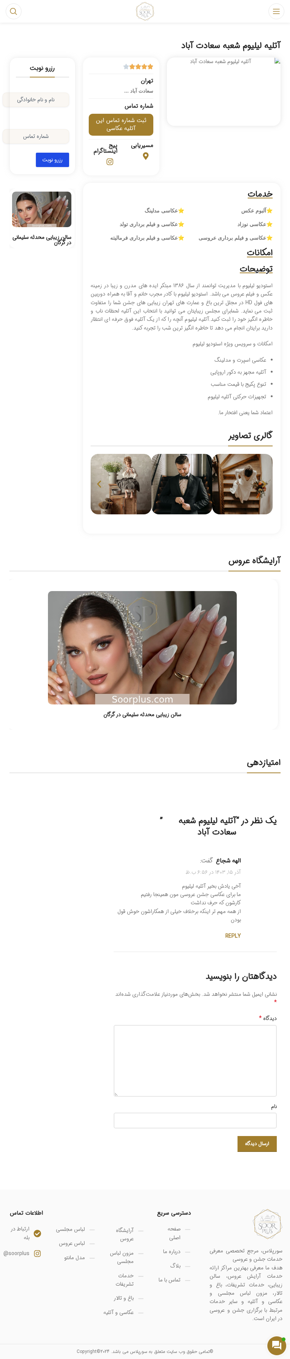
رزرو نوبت (52, 160)
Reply (233, 936)
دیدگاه (268, 1018)
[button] (99, 484)
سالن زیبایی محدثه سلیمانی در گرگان (41, 240)
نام (274, 1106)
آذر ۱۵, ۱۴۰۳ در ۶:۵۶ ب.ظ (213, 872)
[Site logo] (145, 11)
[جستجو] (13, 11)
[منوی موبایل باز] (276, 11)
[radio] (274, 796)
